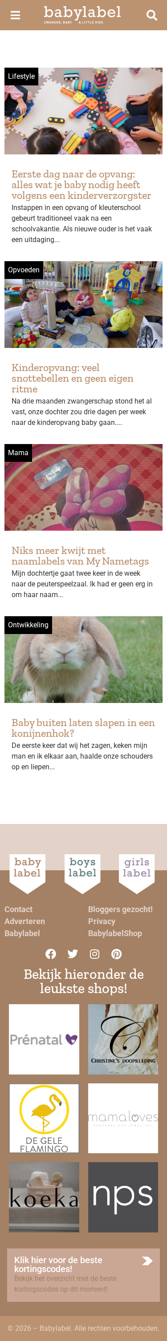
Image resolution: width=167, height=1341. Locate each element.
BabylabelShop (115, 933)
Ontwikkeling (28, 625)
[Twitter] (72, 954)
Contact (18, 909)
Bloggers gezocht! (120, 909)
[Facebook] (50, 954)
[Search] (152, 15)
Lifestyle (21, 76)
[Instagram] (94, 954)
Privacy (101, 921)
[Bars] (15, 15)
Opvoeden (24, 270)
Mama (18, 452)
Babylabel (22, 933)
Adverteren (24, 921)
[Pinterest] (116, 954)
